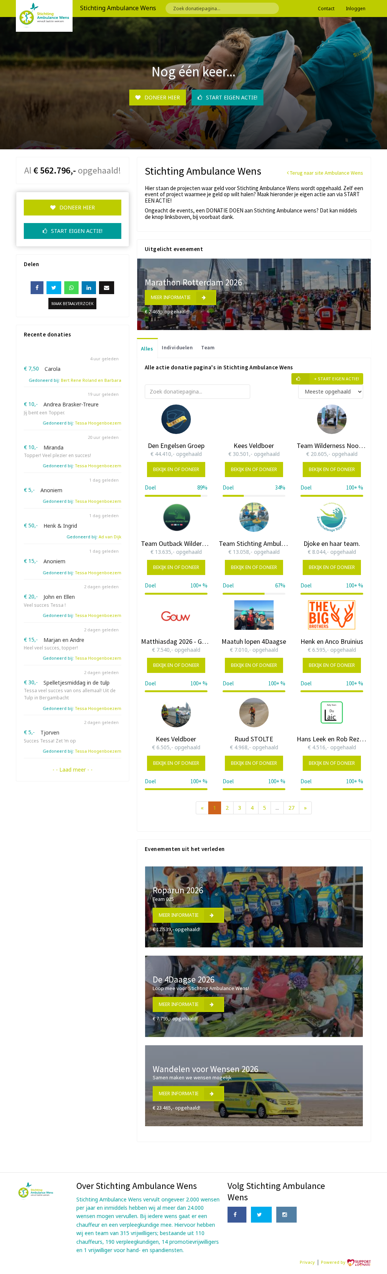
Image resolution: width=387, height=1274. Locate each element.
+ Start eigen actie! (336, 378)
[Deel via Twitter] (53, 287)
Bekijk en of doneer (176, 469)
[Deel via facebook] (37, 287)
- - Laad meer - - (73, 769)
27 (291, 807)
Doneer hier (162, 97)
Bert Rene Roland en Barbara (91, 380)
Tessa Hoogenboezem (98, 423)
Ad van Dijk (110, 536)
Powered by (334, 1262)
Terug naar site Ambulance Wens (326, 172)
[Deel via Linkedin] (89, 287)
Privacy (307, 1262)
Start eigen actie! (231, 97)
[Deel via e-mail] (106, 287)
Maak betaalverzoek (72, 303)
